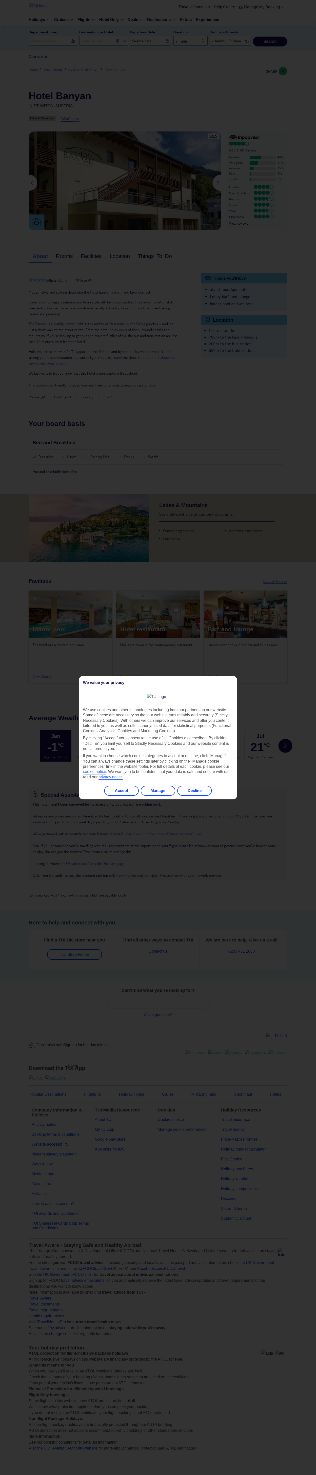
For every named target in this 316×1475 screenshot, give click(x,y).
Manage (158, 791)
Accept (121, 791)
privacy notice (111, 777)
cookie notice (94, 772)
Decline (195, 791)
